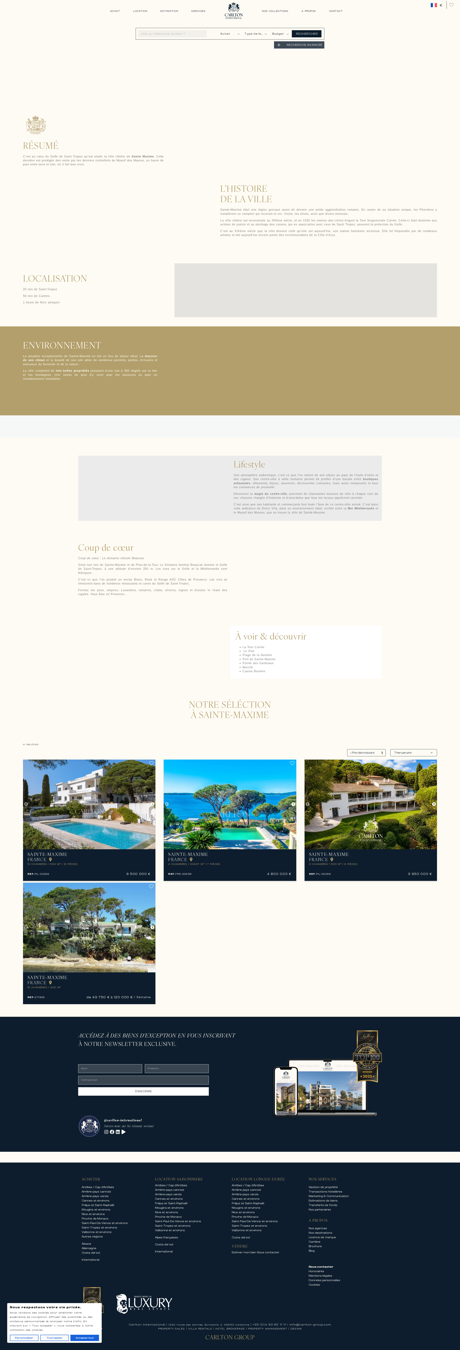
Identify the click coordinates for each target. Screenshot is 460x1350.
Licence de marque (322, 1237)
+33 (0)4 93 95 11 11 (269, 1324)
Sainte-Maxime (47, 854)
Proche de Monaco (95, 1218)
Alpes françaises (166, 1237)
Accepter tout (85, 1338)
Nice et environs (93, 1214)
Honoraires (316, 1271)
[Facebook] (112, 1132)
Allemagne (89, 1248)
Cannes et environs (95, 1200)
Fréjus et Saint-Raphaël (98, 1205)
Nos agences (318, 1228)
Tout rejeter (54, 1338)
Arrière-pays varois (95, 1196)
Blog (312, 1250)
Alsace (86, 1243)
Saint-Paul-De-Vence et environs (105, 1223)
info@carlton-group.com (310, 1324)
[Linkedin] (118, 1132)
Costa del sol (91, 1252)
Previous (26, 804)
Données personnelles (324, 1280)
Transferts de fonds (323, 1205)
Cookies (314, 1284)
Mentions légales (320, 1275)
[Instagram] (106, 1132)
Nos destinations (320, 1232)
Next (152, 804)
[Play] (123, 1132)
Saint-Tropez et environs (99, 1227)
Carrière (314, 1241)
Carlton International (147, 1324)
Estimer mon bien (244, 1252)
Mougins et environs (96, 1209)
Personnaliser (24, 1338)
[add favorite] (152, 763)
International (90, 1259)
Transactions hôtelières (325, 1191)
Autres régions (92, 1236)
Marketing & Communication (329, 1196)
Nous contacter (268, 1252)
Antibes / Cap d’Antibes (98, 1187)
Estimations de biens (323, 1200)
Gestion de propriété (323, 1187)
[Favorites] (451, 5)
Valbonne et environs (97, 1232)
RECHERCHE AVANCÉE (305, 45)
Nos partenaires (320, 1209)
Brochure (315, 1246)
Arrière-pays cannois (96, 1191)
